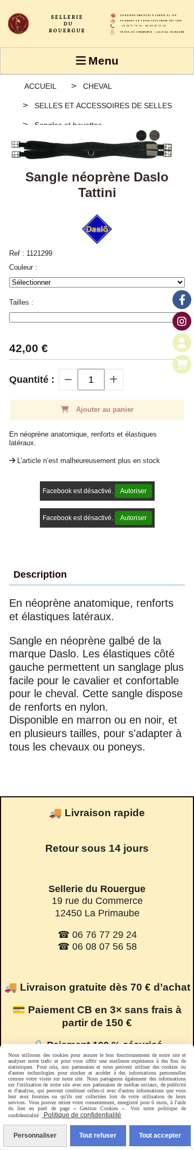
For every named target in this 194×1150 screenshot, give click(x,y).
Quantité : (31, 379)
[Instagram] (181, 321)
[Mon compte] (181, 342)
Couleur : (23, 267)
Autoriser (133, 491)
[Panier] (181, 364)
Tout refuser (97, 1135)
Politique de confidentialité (81, 1115)
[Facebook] (181, 299)
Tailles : (21, 302)
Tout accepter (160, 1135)
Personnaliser (35, 1135)
